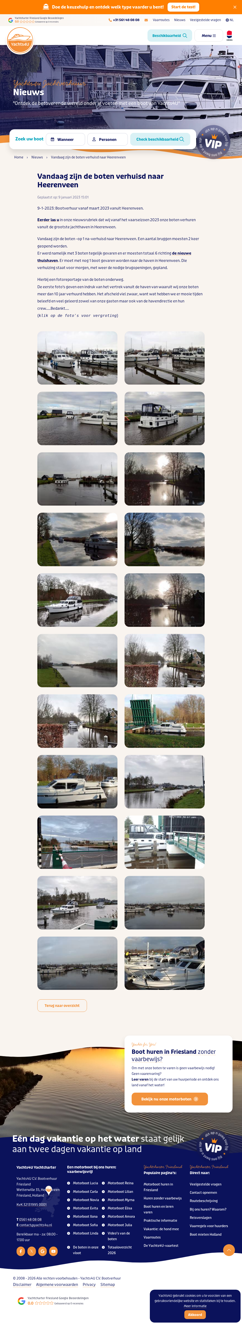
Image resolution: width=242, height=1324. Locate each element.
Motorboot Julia (120, 1225)
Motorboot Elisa (120, 1208)
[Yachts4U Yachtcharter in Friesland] (48, 1201)
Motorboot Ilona (85, 1216)
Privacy (89, 1284)
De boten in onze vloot (86, 1250)
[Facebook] (21, 1251)
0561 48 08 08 (30, 1219)
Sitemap (107, 1284)
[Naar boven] (229, 1250)
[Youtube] (53, 1251)
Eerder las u (48, 219)
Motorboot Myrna (121, 1200)
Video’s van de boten (119, 1236)
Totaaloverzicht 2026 (120, 1250)
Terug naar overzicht (62, 1005)
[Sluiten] (235, 7)
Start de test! (183, 6)
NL (232, 20)
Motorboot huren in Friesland (158, 1187)
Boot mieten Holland (205, 1234)
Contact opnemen (203, 1192)
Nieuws (179, 20)
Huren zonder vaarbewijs (163, 1198)
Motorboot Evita (85, 1208)
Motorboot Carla (85, 1191)
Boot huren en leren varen (158, 1209)
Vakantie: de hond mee (161, 1229)
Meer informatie (195, 1306)
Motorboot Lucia (85, 1183)
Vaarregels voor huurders (209, 1226)
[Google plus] (42, 1251)
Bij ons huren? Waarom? (208, 1209)
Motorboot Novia (86, 1200)
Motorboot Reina (121, 1183)
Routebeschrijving (204, 1201)
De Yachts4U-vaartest (161, 1245)
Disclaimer (22, 1284)
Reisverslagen (201, 1218)
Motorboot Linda (85, 1233)
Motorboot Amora (121, 1216)
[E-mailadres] (146, 20)
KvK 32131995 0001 (32, 1205)
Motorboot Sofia (85, 1225)
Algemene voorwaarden (57, 1284)
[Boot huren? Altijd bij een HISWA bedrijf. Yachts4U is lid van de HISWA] (228, 35)
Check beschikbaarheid (157, 139)
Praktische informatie (160, 1220)
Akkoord (195, 1315)
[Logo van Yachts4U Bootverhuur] (20, 40)
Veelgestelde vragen (205, 20)
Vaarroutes (161, 20)
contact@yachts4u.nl (35, 1225)
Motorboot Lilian (120, 1191)
